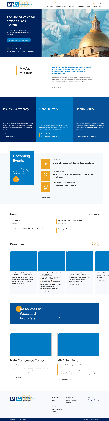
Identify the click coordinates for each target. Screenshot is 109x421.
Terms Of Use (22, 419)
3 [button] (16, 48)
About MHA (50, 6)
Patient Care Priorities (47, 134)
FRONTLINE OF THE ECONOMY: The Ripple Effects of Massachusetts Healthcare (22, 52)
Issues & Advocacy (61, 6)
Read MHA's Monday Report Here (19, 40)
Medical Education (28, 274)
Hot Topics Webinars (59, 159)
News (53, 401)
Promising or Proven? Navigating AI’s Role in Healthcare (73, 175)
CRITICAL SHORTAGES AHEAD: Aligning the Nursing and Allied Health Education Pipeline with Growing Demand (22, 280)
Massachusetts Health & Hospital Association (19, 4)
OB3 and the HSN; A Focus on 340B (70, 220)
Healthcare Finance (46, 274)
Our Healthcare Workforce (49, 136)
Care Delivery (71, 6)
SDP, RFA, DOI (16, 220)
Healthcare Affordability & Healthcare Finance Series (29, 229)
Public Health (57, 277)
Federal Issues (9, 136)
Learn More (55, 88)
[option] (54, 33)
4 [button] (20, 48)
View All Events (45, 198)
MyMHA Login (98, 3)
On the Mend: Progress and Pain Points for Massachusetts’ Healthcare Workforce (79, 279)
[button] (93, 244)
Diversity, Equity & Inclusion (86, 136)
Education (89, 6)
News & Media (98, 6)
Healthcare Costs (46, 281)
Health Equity (81, 6)
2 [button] (12, 48)
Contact (54, 406)
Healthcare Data (17, 274)
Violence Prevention (74, 274)
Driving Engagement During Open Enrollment (74, 163)
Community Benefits (57, 272)
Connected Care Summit (64, 185)
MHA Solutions (70, 397)
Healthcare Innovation (47, 275)
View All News (93, 214)
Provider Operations (46, 277)
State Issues (8, 134)
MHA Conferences (58, 182)
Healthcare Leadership (26, 272)
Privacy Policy (13, 419)
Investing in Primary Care (66, 229)
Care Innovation (45, 272)
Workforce (16, 272)
